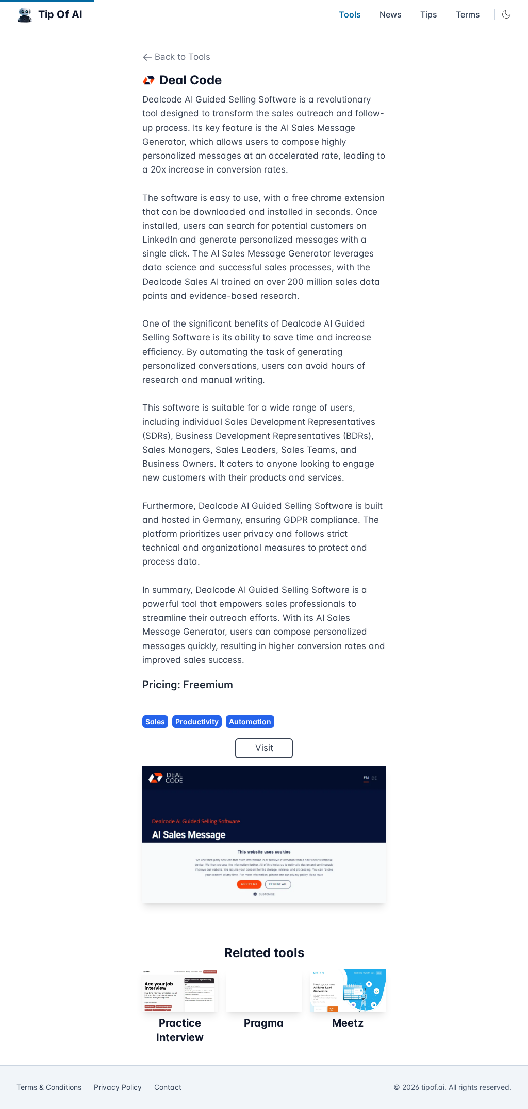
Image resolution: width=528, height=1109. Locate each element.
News (391, 14)
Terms (468, 14)
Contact (168, 1087)
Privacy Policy (118, 1087)
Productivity (197, 721)
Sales (155, 721)
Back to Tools (182, 57)
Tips (428, 14)
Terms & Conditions (48, 1087)
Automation (250, 721)
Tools (350, 14)
